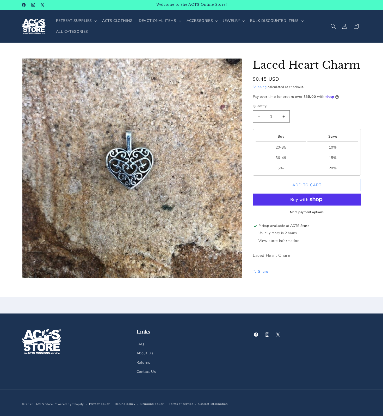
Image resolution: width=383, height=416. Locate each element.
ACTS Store (44, 404)
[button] (76, 20)
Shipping (260, 87)
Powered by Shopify (69, 404)
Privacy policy (99, 404)
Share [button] (263, 271)
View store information (278, 240)
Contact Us (146, 371)
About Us (145, 353)
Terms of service (181, 404)
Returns (143, 362)
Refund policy (125, 404)
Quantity (260, 106)
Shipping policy (152, 404)
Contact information (212, 404)
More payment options (307, 212)
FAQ (140, 344)
